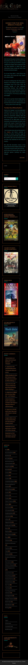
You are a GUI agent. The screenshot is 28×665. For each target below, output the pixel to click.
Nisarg (14, 663)
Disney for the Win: (15, 24)
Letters (7, 519)
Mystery (7, 531)
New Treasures (8, 534)
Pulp (6, 551)
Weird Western (8, 604)
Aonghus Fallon (8, 418)
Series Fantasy (8, 575)
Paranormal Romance (10, 543)
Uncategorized (8, 595)
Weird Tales (8, 601)
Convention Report (9, 481)
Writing (7, 607)
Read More (22, 157)
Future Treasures (9, 501)
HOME (5, 165)
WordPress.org (8, 629)
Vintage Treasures (9, 598)
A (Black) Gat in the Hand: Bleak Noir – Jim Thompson (11, 394)
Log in (6, 620)
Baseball (7, 455)
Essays (6, 492)
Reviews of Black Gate (10, 557)
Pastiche (7, 548)
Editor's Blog (8, 489)
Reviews (7, 554)
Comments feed (9, 626)
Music (6, 528)
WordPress (18, 661)
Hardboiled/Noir (9, 513)
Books (6, 469)
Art (6, 449)
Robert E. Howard (9, 565)
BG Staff (7, 458)
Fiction (6, 498)
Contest (7, 478)
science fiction (8, 572)
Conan (6, 475)
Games (6, 504)
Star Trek (7, 584)
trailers (8, 132)
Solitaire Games (9, 581)
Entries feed (8, 623)
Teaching (7, 588)
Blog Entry (7, 466)
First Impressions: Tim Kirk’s (10, 428)
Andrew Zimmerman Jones (13, 29)
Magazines (7, 522)
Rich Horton (8, 562)
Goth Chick (7, 507)
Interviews (7, 516)
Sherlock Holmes (9, 578)
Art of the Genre (9, 452)
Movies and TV (8, 525)
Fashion (7, 495)
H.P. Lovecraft (8, 510)
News (6, 537)
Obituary (7, 540)
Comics (7, 472)
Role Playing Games (10, 568)
